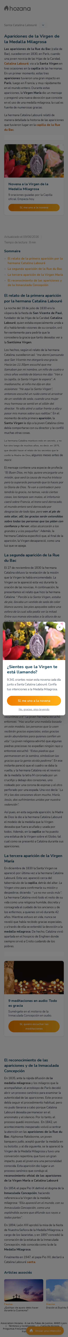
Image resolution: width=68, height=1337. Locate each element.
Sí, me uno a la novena (34, 701)
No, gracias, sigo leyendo (34, 709)
